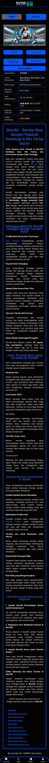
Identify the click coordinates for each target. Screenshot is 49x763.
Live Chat (6, 761)
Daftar (31, 761)
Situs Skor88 (12, 241)
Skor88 (34, 164)
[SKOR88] (24, 5)
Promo (43, 761)
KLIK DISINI (25, 118)
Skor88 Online (13, 521)
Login (18, 761)
